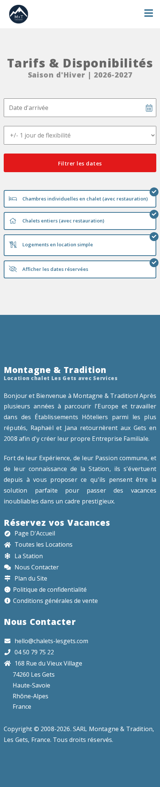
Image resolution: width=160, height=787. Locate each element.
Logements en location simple (57, 244)
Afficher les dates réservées (54, 269)
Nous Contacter (36, 567)
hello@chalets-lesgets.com (51, 641)
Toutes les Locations (43, 544)
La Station (28, 556)
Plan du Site (30, 578)
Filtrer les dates (80, 163)
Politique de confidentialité (50, 589)
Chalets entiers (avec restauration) (62, 220)
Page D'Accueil (34, 533)
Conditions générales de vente (55, 601)
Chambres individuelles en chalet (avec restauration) (84, 198)
